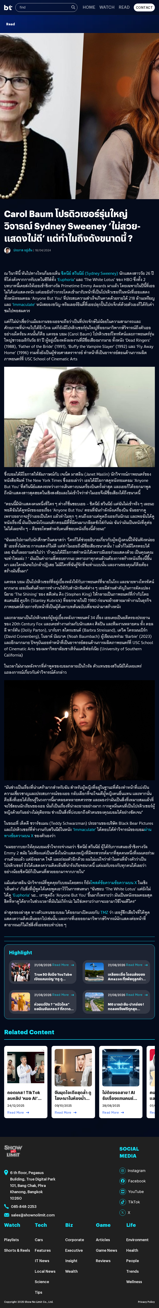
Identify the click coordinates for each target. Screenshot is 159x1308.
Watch (106, 7)
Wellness (134, 1281)
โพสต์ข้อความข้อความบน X (113, 882)
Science (42, 1281)
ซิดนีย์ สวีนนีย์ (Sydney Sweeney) (89, 273)
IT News (42, 1260)
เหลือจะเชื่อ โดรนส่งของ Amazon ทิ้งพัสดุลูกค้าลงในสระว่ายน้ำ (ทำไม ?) (127, 979)
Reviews (103, 1260)
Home (89, 7)
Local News (45, 1271)
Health (132, 1250)
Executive (74, 1250)
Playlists (11, 1239)
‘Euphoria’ (21, 895)
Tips (38, 1292)
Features (43, 1250)
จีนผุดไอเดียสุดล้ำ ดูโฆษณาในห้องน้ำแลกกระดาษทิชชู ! (73, 1098)
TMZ (104, 912)
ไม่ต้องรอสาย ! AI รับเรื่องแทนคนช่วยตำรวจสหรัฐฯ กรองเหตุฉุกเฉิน (120, 1101)
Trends (132, 1271)
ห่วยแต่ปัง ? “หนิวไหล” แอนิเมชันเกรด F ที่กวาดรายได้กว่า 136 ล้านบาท (52, 1009)
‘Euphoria (65, 279)
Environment (137, 1239)
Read (124, 7)
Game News (106, 1250)
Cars (39, 1239)
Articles (103, 1239)
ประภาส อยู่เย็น (22, 250)
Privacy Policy (146, 1301)
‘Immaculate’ (24, 304)
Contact (144, 7)
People (132, 1260)
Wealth (71, 1271)
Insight (71, 1260)
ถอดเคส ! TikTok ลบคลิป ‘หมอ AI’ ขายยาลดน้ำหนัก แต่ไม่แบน (23, 1101)
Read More (60, 965)
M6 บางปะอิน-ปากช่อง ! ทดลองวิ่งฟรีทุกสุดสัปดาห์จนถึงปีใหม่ (126, 1009)
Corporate (74, 1239)
